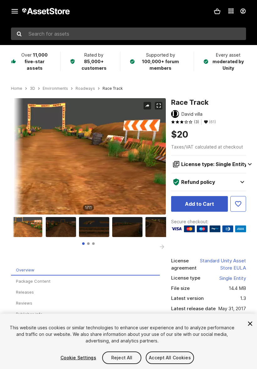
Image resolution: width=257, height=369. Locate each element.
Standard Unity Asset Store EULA (223, 264)
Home (16, 88)
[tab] (83, 243)
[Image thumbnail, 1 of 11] (29, 227)
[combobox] (128, 34)
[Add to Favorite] (238, 204)
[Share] (147, 105)
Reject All (121, 357)
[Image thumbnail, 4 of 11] (128, 227)
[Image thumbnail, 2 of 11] (62, 227)
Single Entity (232, 278)
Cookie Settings (78, 357)
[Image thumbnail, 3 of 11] (95, 227)
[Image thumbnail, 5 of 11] (162, 227)
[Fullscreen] (158, 105)
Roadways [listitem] (85, 88)
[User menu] (243, 11)
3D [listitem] (32, 88)
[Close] (250, 324)
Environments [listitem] (55, 88)
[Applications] (231, 11)
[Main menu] (14, 11)
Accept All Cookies (170, 357)
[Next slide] (162, 247)
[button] (217, 11)
